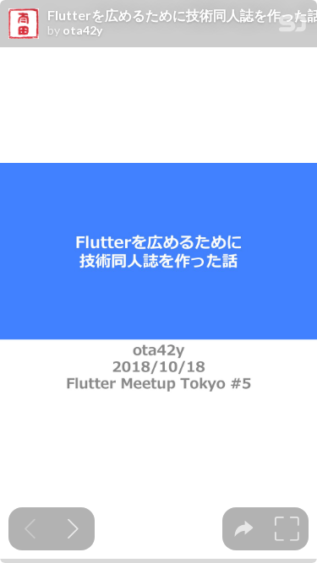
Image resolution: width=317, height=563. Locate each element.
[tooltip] (244, 529)
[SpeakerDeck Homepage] (292, 27)
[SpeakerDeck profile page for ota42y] (23, 24)
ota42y (82, 30)
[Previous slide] (30, 529)
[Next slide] (73, 529)
